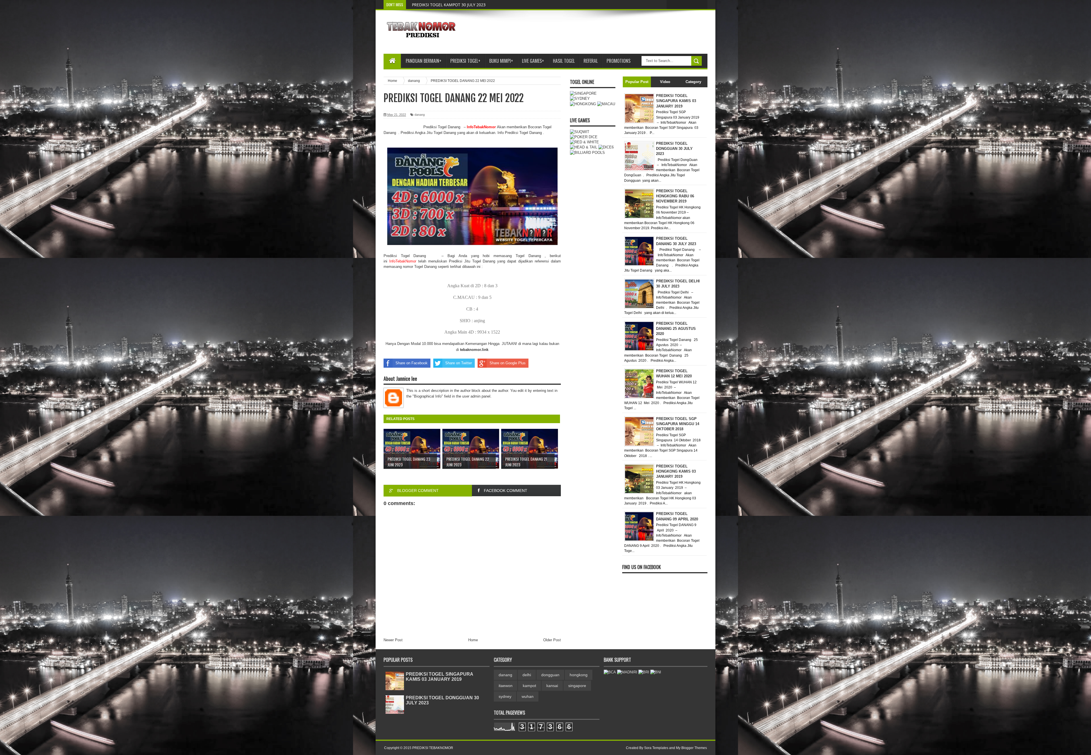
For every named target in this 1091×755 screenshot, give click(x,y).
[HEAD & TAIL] (583, 147)
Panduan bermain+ (424, 60)
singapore (577, 685)
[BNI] (655, 672)
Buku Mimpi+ (501, 60)
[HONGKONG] (583, 104)
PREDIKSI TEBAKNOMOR (432, 748)
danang (420, 114)
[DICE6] (606, 147)
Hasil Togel (564, 60)
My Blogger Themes (691, 748)
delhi (526, 675)
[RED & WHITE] (584, 142)
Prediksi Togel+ (465, 60)
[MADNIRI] (627, 672)
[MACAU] (606, 104)
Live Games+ (533, 60)
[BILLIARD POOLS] (587, 152)
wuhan (528, 696)
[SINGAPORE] (583, 93)
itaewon (506, 685)
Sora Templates (656, 748)
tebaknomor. (471, 349)
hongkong (579, 675)
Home (473, 640)
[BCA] (610, 672)
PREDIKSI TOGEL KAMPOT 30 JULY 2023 (449, 4)
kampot (529, 685)
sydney (505, 696)
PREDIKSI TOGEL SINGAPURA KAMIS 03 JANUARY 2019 (439, 677)
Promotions (618, 60)
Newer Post (393, 640)
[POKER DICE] (583, 137)
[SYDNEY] (580, 98)
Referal (591, 60)
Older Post (552, 640)
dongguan (550, 675)
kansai (552, 685)
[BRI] (643, 672)
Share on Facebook (411, 363)
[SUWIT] (579, 132)
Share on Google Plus (508, 363)
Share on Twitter (458, 363)
